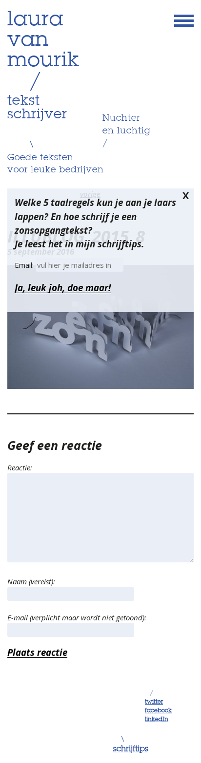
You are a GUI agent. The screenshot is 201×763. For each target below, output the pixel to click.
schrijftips (130, 749)
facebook (158, 711)
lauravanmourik (43, 40)
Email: (25, 265)
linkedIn (156, 720)
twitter (154, 702)
